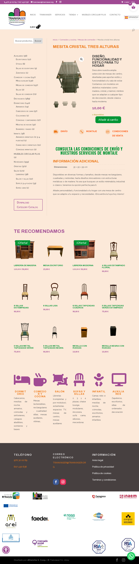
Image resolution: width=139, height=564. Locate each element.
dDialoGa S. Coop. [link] (36, 560)
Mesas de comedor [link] (87, 40)
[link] (128, 2)
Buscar (38, 41)
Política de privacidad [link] (103, 466)
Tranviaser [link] (45, 15)
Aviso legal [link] (97, 460)
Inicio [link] (33, 15)
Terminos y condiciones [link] (104, 480)
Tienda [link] (72, 15)
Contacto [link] (115, 15)
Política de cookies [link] (101, 473)
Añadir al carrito (108, 119)
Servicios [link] (60, 15)
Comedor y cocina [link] (68, 40)
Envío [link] (64, 131)
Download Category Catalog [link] (27, 205)
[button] (56, 2)
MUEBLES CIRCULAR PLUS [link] (94, 15)
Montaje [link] (91, 131)
